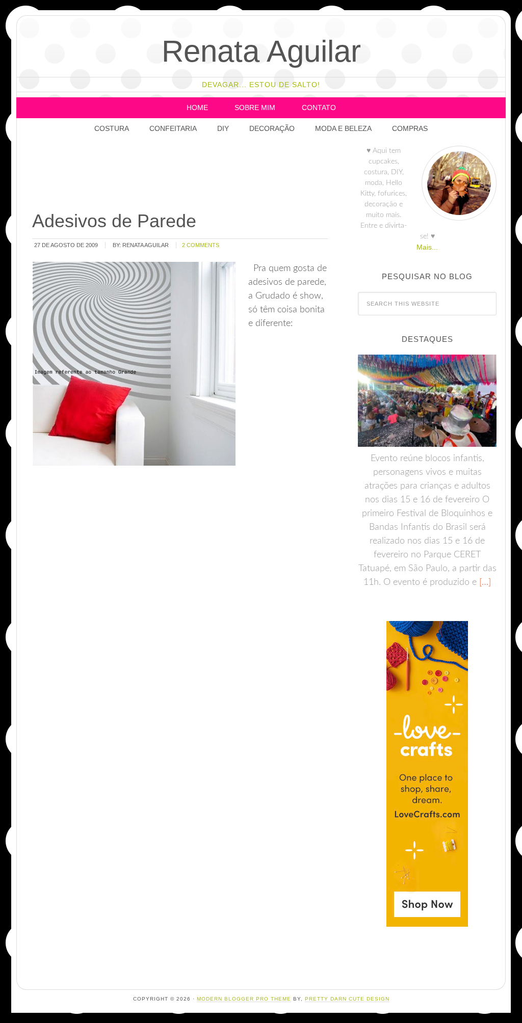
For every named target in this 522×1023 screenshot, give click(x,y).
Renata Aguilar (261, 51)
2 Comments (200, 245)
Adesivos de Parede (114, 220)
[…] (484, 582)
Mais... (427, 247)
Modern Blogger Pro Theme (244, 999)
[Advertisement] (216, 176)
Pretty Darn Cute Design (347, 999)
